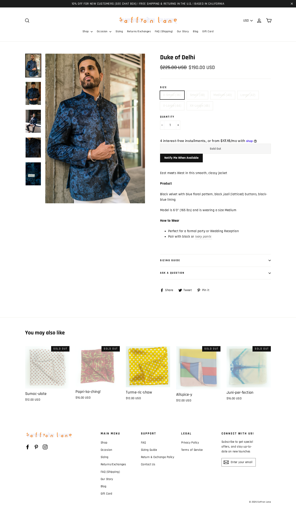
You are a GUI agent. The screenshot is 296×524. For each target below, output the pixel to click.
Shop (86, 31)
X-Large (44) (172, 105)
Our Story (183, 31)
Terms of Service (192, 450)
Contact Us (148, 464)
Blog (195, 31)
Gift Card (207, 31)
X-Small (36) (172, 95)
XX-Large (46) (200, 105)
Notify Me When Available (181, 158)
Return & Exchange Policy (157, 457)
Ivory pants (203, 236)
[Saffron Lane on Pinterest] (36, 447)
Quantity (167, 116)
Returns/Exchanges (139, 31)
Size (163, 87)
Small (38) (197, 95)
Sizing (119, 31)
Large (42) (247, 95)
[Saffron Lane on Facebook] (27, 447)
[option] (95, 128)
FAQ (143, 443)
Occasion (103, 31)
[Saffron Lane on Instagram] (45, 447)
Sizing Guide (170, 260)
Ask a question (172, 273)
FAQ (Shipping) (164, 31)
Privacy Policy (190, 443)
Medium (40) (222, 95)
